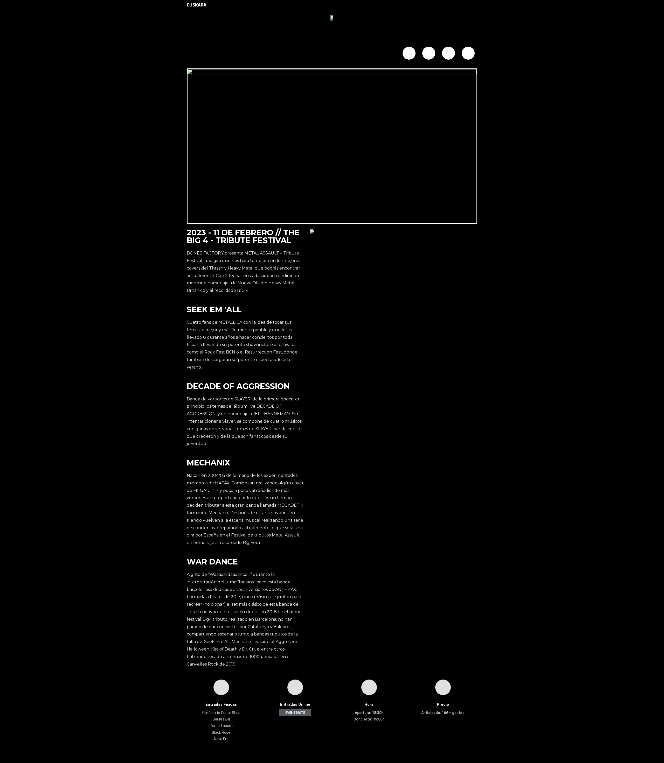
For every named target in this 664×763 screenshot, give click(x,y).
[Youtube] (468, 53)
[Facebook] (409, 53)
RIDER (375, 54)
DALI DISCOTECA (261, 54)
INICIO (200, 54)
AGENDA (225, 54)
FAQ (321, 54)
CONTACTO (347, 54)
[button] (295, 712)
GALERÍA (299, 54)
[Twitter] (428, 53)
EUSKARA (196, 4)
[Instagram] (448, 53)
